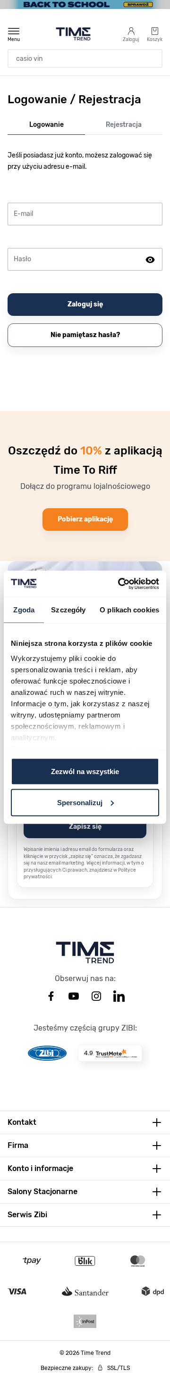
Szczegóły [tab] (68, 610)
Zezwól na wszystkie (85, 771)
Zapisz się (85, 827)
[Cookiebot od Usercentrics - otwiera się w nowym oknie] (120, 583)
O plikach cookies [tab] (129, 610)
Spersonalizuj (79, 802)
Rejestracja (124, 125)
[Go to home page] (73, 34)
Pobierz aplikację (85, 519)
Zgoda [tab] (23, 610)
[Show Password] (150, 259)
